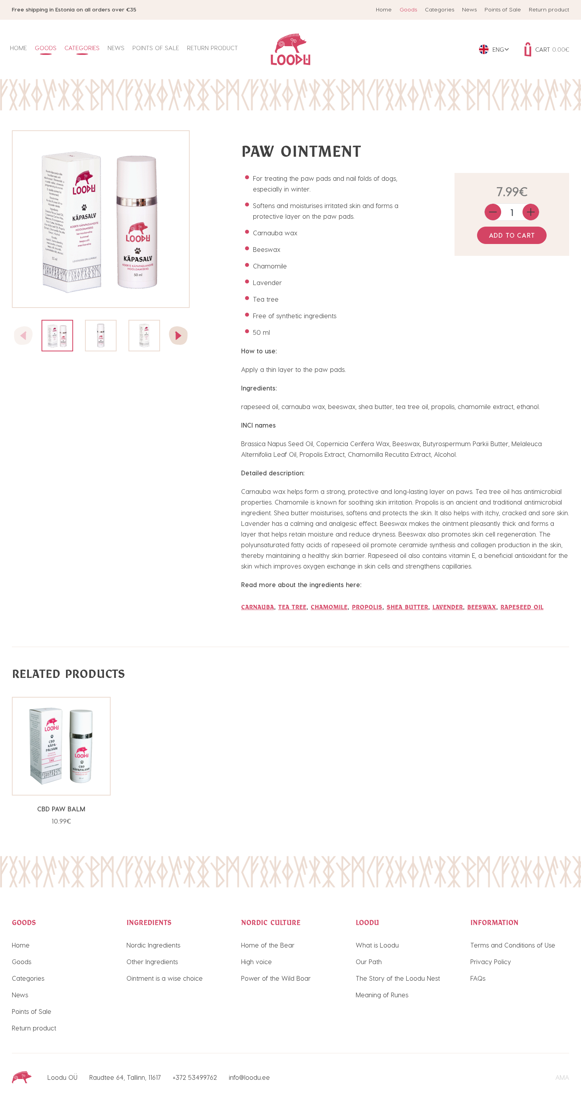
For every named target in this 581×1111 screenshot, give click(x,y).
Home (384, 9)
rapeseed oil (521, 607)
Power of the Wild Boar (276, 978)
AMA (562, 1077)
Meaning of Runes (382, 994)
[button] (178, 335)
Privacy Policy (490, 961)
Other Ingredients (152, 961)
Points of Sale (503, 9)
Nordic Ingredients (153, 945)
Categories (439, 9)
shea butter (407, 607)
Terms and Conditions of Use (512, 945)
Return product (549, 9)
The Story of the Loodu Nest (398, 978)
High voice (256, 961)
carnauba (257, 607)
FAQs (477, 978)
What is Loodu (377, 945)
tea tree (292, 607)
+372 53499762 (195, 1077)
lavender (447, 607)
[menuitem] (494, 49)
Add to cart (512, 235)
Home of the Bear (267, 945)
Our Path (369, 961)
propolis (367, 607)
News (469, 9)
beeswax (481, 607)
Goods (408, 9)
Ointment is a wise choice (164, 978)
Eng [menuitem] (498, 49)
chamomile (329, 607)
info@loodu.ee (249, 1077)
